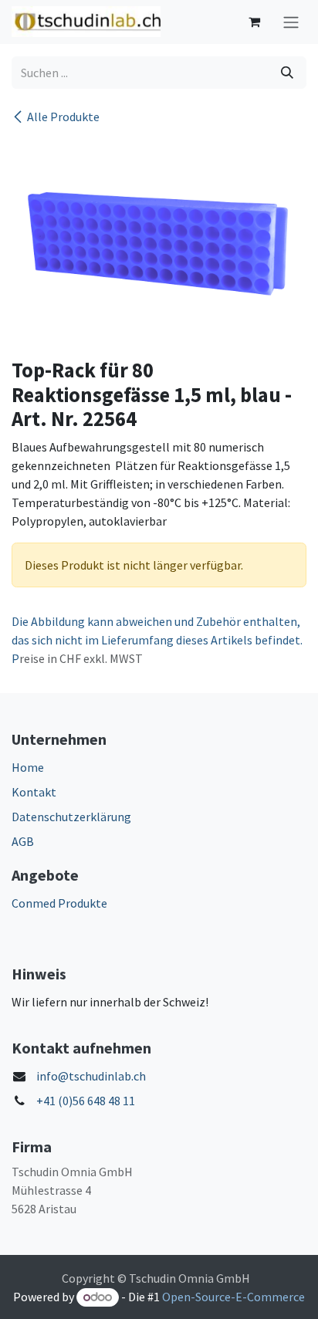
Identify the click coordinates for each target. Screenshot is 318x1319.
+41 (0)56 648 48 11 (85, 1100)
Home (28, 767)
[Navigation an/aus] (291, 22)
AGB (23, 841)
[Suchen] (287, 72)
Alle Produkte (63, 116)
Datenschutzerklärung (71, 816)
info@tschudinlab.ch (91, 1076)
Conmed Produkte (59, 903)
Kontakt (34, 792)
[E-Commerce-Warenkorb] (253, 21)
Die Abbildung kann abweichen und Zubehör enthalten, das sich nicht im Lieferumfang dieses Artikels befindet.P (157, 640)
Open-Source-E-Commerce (233, 1296)
